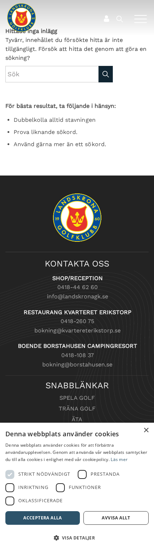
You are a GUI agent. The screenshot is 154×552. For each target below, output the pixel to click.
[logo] (63, 17)
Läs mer (119, 459)
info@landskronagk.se (77, 296)
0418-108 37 (77, 355)
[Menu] (138, 18)
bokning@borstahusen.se (77, 364)
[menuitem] (121, 19)
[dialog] (77, 487)
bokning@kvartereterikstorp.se (77, 330)
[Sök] (122, 19)
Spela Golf (77, 397)
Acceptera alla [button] (42, 518)
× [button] (146, 430)
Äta (77, 419)
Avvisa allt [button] (116, 518)
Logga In (106, 18)
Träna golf (77, 408)
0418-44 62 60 (77, 287)
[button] (77, 538)
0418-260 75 (77, 321)
